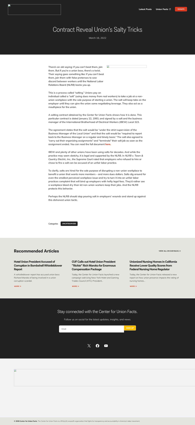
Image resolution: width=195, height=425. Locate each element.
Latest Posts (145, 9)
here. (108, 144)
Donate (181, 9)
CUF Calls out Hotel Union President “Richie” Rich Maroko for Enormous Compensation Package (94, 265)
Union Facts (162, 9)
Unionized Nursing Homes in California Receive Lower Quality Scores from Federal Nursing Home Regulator (153, 265)
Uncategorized (69, 224)
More (16, 286)
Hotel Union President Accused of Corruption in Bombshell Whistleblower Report (38, 265)
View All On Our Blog (169, 251)
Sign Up (130, 328)
